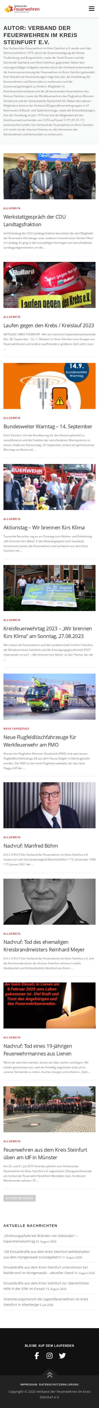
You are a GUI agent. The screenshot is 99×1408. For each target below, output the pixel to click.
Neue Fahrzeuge (16, 728)
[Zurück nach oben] (49, 1375)
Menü (91, 9)
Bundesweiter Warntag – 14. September (47, 426)
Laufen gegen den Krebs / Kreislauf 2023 (48, 325)
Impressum (28, 1384)
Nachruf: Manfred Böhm (30, 845)
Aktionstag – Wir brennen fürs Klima (43, 527)
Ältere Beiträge (19, 1198)
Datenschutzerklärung (59, 1384)
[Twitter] (62, 1355)
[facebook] (36, 1355)
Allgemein (11, 208)
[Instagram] (49, 1355)
